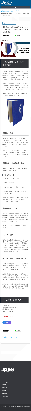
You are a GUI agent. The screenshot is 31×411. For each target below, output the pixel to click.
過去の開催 (4, 393)
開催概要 (4, 384)
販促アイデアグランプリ (10, 337)
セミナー (4, 390)
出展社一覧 (4, 387)
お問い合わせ (5, 396)
